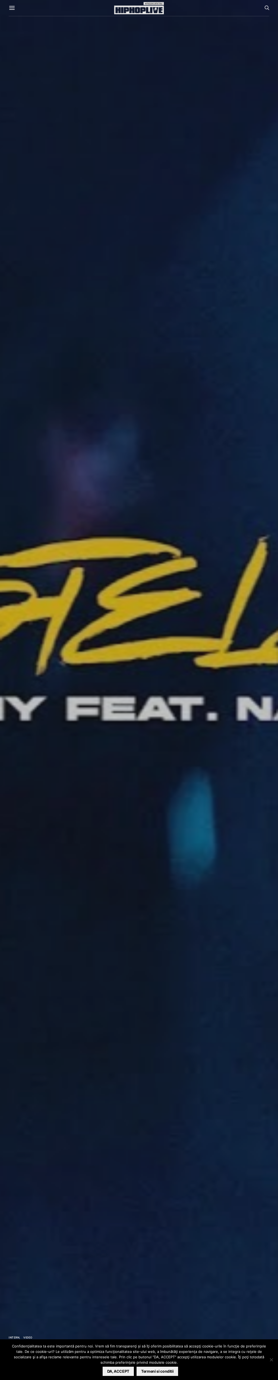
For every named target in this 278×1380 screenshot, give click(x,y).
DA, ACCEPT (118, 1371)
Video (28, 1337)
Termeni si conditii (157, 1371)
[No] (271, 1359)
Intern (14, 1337)
